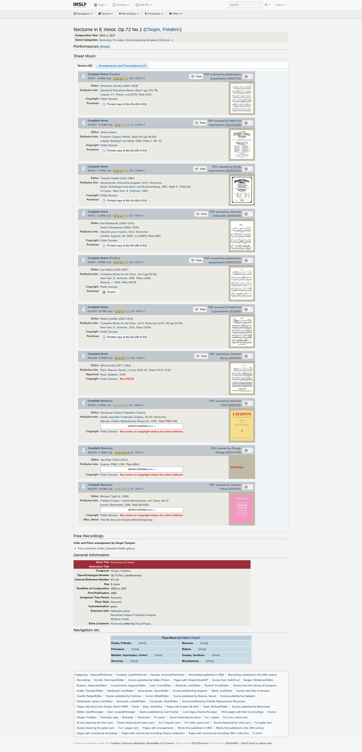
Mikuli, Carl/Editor (222, 690)
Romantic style (109, 717)
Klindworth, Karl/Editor (120, 690)
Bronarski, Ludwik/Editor (131, 701)
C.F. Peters (116, 94)
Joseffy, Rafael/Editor (89, 696)
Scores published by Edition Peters (149, 679)
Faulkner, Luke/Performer (131, 674)
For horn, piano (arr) (235, 717)
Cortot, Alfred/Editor (157, 696)
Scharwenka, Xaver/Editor (153, 690)
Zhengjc (220, 452)
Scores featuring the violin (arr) (232, 722)
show (142, 643)
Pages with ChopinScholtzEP (191, 679)
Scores (272, 711)
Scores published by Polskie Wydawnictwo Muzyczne (213, 701)
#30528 (92, 405)
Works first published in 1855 (195, 727)
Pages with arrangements (158, 727)
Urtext (135, 706)
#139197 (92, 125)
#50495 (92, 262)
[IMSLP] (81, 4)
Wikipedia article (120, 610)
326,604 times (200, 743)
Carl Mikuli (106, 269)
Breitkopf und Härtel (122, 140)
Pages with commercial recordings (97, 733)
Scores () (85, 65)
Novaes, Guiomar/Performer (168, 674)
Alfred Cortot (107, 365)
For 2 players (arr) (169, 722)
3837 (139, 311)
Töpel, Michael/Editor (215, 706)
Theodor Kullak (109, 178)
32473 (138, 78)
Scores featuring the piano (141, 39)
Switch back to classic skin (256, 743)
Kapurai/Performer (101, 674)
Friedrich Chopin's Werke (115, 136)
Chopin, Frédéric (162, 29)
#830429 (92, 452)
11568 (138, 170)
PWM (114, 464)
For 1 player (212, 717)
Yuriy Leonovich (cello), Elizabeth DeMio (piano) (106, 548)
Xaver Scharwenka (111, 227)
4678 (137, 452)
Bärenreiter (116, 504)
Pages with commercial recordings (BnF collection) (219, 733)
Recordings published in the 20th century (252, 674)
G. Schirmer (133, 190)
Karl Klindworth (109, 223)
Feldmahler (219, 215)
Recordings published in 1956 (206, 674)
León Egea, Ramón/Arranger (200, 711)
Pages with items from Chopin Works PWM (102, 706)
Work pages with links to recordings (242, 711)
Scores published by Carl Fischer (159, 711)
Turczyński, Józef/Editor (164, 701)
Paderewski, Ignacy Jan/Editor (95, 701)
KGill (223, 405)
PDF (207, 74)
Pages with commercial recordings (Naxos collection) (153, 733)
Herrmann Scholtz (111, 85)
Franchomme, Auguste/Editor (128, 685)
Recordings (83, 679)
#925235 (92, 489)
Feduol (224, 488)
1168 (139, 358)
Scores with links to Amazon (253, 690)
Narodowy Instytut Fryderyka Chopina (122, 412)
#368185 (92, 358)
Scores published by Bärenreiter (251, 706)
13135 (138, 125)
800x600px (237, 467)
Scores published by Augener (190, 690)
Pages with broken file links (182, 706)
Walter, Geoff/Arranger (90, 711)
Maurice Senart (117, 369)
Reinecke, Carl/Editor (188, 685)
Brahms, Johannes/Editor (92, 685)
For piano (118, 39)
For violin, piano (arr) (197, 722)
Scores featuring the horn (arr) (95, 722)
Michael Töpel (108, 496)
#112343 (92, 311)
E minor (257, 733)
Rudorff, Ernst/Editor (217, 685)
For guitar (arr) (263, 722)
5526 (137, 215)
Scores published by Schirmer (124, 696)
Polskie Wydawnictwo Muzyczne (130, 421)
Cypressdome (217, 124)
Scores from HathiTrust (226, 679)
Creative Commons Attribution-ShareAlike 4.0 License (142, 743)
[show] (105, 46)
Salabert (113, 374)
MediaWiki (232, 743)
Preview (114, 74)
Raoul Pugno (143, 623)
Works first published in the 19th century (240, 727)
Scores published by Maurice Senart (194, 696)
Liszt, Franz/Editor (160, 685)
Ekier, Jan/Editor (152, 706)
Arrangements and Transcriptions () (122, 65)
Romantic (116, 597)
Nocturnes (105, 39)
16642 (137, 405)
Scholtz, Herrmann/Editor (109, 679)
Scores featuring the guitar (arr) (95, 727)
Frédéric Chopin (190, 637)
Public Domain (108, 98)
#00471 (92, 215)
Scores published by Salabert (237, 696)
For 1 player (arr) (128, 727)
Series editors (108, 132)
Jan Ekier (105, 459)
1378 (137, 489)
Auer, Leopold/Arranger (121, 711)
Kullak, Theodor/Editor (90, 690)
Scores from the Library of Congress (254, 685)
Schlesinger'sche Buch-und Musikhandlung (134, 186)
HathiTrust (235, 120)
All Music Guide (120, 619)
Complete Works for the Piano (118, 274)
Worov (224, 358)
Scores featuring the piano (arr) (136, 722)
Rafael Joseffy (108, 318)
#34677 (92, 78)
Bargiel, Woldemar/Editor (258, 679)
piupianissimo (218, 78)
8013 (137, 262)
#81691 (92, 170)
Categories (81, 674)
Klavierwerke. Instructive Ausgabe (120, 182)
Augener (116, 235)
